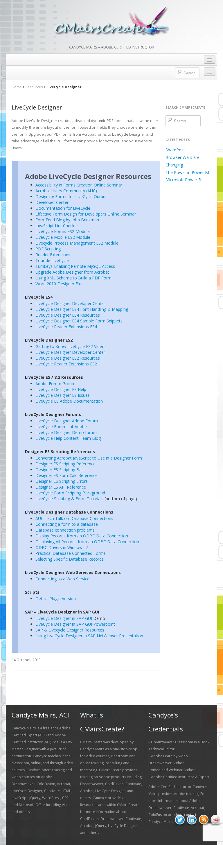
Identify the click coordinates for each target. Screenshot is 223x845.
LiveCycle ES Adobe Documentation (69, 401)
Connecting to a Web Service (62, 579)
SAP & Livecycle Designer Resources (69, 630)
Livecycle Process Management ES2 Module (76, 243)
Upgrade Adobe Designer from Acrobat (72, 272)
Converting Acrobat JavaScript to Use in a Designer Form (88, 458)
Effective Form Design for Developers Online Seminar (85, 214)
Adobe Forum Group (54, 383)
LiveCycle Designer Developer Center (70, 303)
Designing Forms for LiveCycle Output (71, 196)
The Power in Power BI (187, 172)
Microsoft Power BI (184, 179)
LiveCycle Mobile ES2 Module (62, 237)
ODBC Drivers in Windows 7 (61, 547)
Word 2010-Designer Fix (58, 283)
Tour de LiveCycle (52, 260)
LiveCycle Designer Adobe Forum (66, 421)
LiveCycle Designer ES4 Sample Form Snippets (79, 321)
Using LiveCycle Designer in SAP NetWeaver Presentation (89, 635)
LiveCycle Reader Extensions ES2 (66, 364)
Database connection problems (65, 530)
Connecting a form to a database (66, 524)
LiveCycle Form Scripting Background (70, 493)
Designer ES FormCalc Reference (66, 475)
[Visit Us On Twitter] (180, 820)
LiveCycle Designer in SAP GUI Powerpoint (75, 624)
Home (17, 87)
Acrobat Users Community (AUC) (66, 190)
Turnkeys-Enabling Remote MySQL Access (75, 266)
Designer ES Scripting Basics (62, 469)
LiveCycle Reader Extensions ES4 (66, 326)
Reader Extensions (52, 254)
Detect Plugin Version (55, 598)
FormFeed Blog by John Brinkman (67, 220)
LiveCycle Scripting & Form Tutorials (69, 498)
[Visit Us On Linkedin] (191, 820)
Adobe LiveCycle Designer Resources (88, 176)
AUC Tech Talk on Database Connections (74, 518)
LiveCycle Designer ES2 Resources (67, 358)
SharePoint (176, 150)
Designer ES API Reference (60, 487)
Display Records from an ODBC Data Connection (81, 536)
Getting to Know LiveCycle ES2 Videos (71, 346)
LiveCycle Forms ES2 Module (62, 231)
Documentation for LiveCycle (62, 208)
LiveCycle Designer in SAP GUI (63, 618)
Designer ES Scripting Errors (61, 481)
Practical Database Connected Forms (70, 553)
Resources (34, 87)
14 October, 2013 (26, 659)
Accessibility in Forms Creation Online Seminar (78, 185)
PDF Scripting (48, 249)
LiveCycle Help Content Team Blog (68, 438)
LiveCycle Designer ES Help (60, 389)
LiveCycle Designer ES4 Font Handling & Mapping (81, 309)
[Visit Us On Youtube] (215, 820)
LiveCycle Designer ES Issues (62, 395)
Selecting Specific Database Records (69, 559)
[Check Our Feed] (203, 820)
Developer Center (52, 202)
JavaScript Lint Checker (56, 225)
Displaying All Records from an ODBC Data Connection (87, 541)
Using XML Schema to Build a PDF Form (73, 278)
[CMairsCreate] (111, 22)
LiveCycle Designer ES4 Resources (67, 315)
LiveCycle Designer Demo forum (66, 432)
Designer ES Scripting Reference (65, 464)
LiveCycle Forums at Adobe (61, 426)
